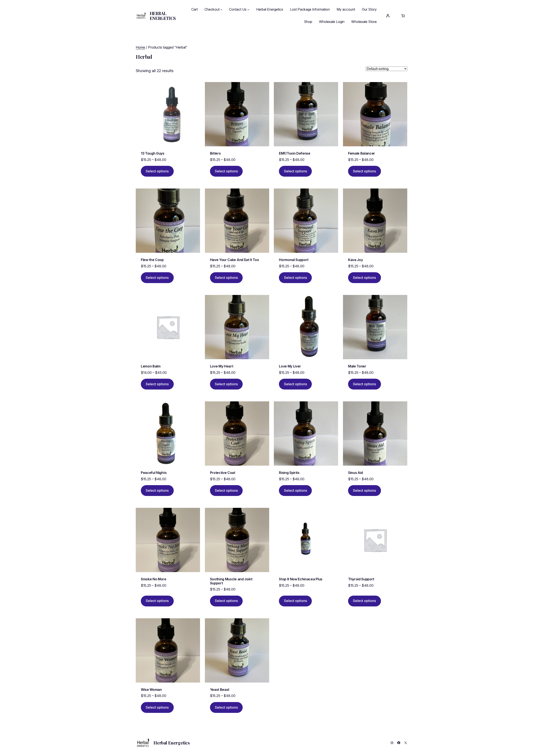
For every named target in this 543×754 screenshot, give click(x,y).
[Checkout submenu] (221, 9)
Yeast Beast (219, 689)
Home (140, 47)
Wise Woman (151, 689)
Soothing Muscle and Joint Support (231, 581)
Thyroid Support (361, 579)
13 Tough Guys (152, 153)
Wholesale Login (331, 22)
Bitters (215, 153)
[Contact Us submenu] (248, 9)
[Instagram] (392, 742)
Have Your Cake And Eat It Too (234, 260)
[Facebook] (398, 742)
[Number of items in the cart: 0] (403, 15)
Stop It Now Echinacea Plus (300, 579)
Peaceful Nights (154, 473)
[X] (405, 742)
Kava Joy (355, 260)
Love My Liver (290, 366)
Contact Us (237, 9)
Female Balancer (361, 153)
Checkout (212, 9)
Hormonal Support (293, 260)
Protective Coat (222, 473)
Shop (308, 22)
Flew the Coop (152, 260)
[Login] (387, 15)
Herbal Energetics (163, 15)
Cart (194, 9)
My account (346, 9)
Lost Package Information (310, 9)
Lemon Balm (151, 366)
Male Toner (357, 366)
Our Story (369, 9)
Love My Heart (221, 366)
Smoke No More (153, 579)
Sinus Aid (355, 473)
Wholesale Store (364, 22)
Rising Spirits (289, 473)
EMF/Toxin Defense (294, 153)
